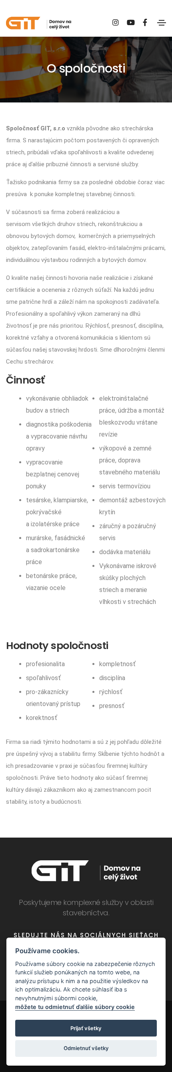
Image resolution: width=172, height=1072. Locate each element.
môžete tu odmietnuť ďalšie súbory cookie (75, 1006)
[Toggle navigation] (161, 23)
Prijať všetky (86, 1028)
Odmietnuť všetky (86, 1048)
